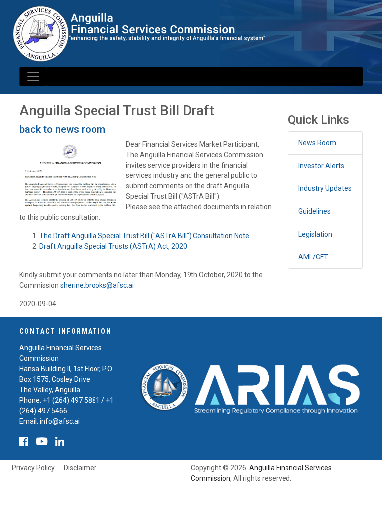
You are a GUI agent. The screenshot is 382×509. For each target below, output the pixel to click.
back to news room (62, 129)
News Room (317, 143)
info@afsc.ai (60, 421)
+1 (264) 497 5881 (71, 400)
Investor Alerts (321, 166)
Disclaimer (80, 468)
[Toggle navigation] (33, 76)
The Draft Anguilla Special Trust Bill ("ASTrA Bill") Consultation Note (144, 236)
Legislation (315, 234)
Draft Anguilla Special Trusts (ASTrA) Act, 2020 (113, 246)
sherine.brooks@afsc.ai (97, 285)
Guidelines (314, 211)
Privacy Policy (33, 468)
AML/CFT (313, 257)
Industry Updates (325, 188)
